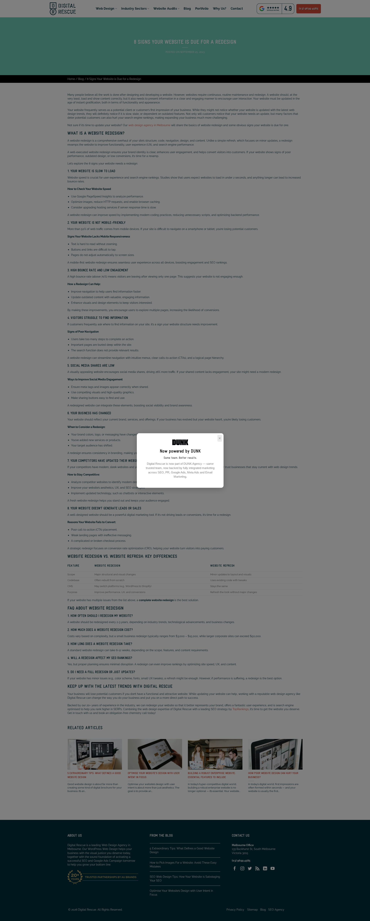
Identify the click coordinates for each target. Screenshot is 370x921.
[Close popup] (219, 438)
